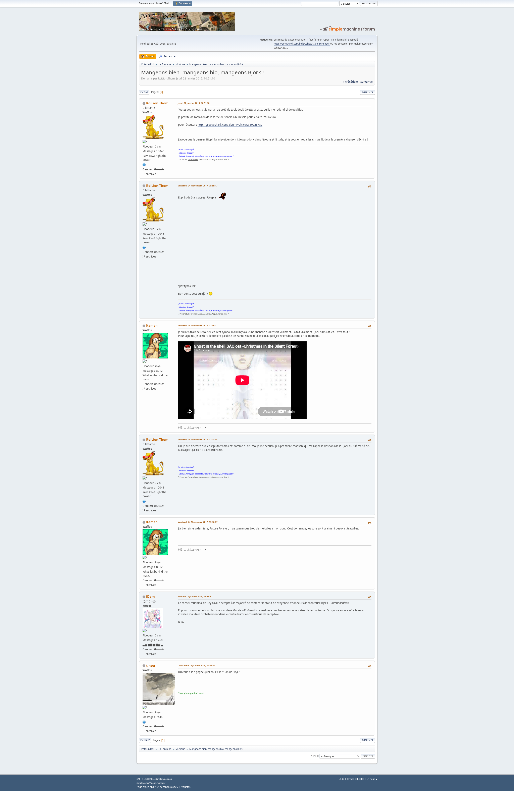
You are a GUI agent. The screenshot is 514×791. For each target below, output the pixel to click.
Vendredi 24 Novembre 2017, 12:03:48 (197, 439)
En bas (144, 92)
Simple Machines (163, 779)
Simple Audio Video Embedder (151, 783)
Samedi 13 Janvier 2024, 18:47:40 (195, 596)
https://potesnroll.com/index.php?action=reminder (302, 43)
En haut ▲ (372, 778)
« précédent (350, 81)
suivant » (366, 81)
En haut (145, 740)
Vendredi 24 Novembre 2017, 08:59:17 (197, 185)
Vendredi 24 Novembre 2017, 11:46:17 (197, 325)
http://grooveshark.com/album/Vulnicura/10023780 (230, 124)
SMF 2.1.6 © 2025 (145, 779)
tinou (150, 665)
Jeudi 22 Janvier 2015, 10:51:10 (193, 103)
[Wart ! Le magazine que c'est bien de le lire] (144, 164)
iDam (150, 596)
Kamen (152, 325)
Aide (342, 778)
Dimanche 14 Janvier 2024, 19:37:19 (196, 665)
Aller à (314, 756)
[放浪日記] (144, 721)
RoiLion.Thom (157, 103)
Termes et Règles (355, 778)
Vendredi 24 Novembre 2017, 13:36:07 (197, 521)
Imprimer (367, 92)
